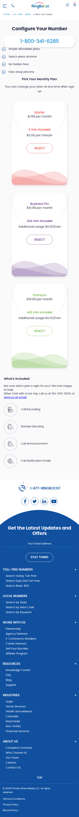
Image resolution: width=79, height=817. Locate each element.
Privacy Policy (10, 804)
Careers (11, 762)
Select (39, 148)
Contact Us (13, 767)
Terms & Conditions (14, 799)
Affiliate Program (17, 653)
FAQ (8, 675)
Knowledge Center (18, 670)
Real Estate (13, 721)
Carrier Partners (16, 643)
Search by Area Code (20, 607)
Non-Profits (13, 726)
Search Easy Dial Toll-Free (23, 581)
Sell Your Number (17, 648)
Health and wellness (19, 711)
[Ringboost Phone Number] (13, 5)
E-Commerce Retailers (21, 638)
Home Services (16, 706)
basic (28, 14)
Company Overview (19, 748)
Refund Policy (10, 810)
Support (11, 685)
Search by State (16, 602)
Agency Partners (17, 634)
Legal (9, 701)
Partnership (13, 629)
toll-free (17, 14)
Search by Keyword (18, 612)
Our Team (12, 757)
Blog (9, 680)
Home (6, 14)
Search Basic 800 (17, 586)
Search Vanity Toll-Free (21, 576)
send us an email (15, 397)
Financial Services (17, 731)
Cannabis (12, 716)
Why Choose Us (16, 753)
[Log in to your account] (67, 4)
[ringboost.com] (40, 6)
